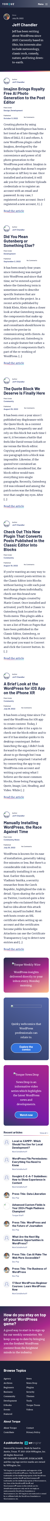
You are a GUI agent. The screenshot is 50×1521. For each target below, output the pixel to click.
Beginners (9, 1387)
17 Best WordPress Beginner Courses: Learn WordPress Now (29, 1286)
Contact (30, 1428)
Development (17, 110)
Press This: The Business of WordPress (29, 1270)
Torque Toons (33, 1405)
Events (7, 1409)
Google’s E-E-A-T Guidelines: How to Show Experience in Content (29, 1180)
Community (9, 401)
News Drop (31, 1383)
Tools (29, 1401)
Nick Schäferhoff (19, 1151)
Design (7, 110)
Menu (41, 4)
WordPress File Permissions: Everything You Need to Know (30, 1162)
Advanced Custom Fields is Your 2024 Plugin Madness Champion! (28, 1208)
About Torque (10, 1428)
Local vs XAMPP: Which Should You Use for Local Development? (27, 1144)
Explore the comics (26, 1048)
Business (8, 1392)
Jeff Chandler (18, 82)
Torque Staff (18, 1215)
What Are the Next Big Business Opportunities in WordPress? (27, 1240)
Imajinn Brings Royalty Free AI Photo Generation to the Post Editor (24, 95)
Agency (7, 1378)
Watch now (26, 1114)
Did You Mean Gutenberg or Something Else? (19, 241)
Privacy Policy (33, 1432)
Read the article (14, 211)
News (17, 839)
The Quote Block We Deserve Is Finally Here (24, 390)
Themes (30, 1396)
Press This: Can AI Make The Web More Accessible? (29, 1256)
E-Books (8, 1405)
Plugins (30, 1387)
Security (30, 1392)
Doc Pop (15, 1198)
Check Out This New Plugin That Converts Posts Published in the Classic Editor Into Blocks (24, 540)
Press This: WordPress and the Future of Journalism (29, 1224)
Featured (8, 1414)
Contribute (9, 1432)
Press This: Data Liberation (29, 1193)
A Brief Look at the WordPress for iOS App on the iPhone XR (24, 688)
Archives (8, 1383)
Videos (29, 1409)
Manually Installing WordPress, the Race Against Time (23, 827)
